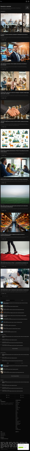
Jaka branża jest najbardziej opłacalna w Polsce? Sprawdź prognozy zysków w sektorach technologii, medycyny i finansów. (15, 303)
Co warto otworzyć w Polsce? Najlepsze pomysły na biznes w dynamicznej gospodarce (13, 235)
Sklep (8, 446)
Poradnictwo (10, 444)
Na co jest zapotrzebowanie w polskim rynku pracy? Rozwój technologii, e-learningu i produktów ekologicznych (14, 316)
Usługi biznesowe (4, 387)
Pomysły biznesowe (4, 344)
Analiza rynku (17, 404)
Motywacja (11, 446)
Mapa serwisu (2, 436)
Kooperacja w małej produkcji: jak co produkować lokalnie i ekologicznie (12, 328)
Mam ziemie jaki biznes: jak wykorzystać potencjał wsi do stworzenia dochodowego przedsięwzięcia (14, 206)
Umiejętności (2, 445)
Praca (16, 410)
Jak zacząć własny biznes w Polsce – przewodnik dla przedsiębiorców (14, 263)
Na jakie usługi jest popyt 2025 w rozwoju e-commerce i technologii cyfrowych (12, 322)
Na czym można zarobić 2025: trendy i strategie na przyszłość (10, 306)
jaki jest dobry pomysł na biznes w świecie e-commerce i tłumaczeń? (14, 179)
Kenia (8, 444)
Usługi (4, 321)
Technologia (17, 409)
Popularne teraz (8, 300)
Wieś (1, 204)
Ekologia (17, 419)
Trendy (3, 357)
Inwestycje (4, 371)
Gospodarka (2, 233)
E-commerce (17, 403)
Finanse (1, 149)
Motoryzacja (17, 422)
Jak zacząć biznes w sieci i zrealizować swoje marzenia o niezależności (15, 290)
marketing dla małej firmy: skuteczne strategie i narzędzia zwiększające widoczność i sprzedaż (15, 93)
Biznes (1, 33)
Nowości (22, 300)
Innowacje (11, 445)
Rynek (16, 426)
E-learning (17, 408)
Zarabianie (4, 305)
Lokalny (1, 446)
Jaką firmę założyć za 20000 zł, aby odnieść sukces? (9, 325)
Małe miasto (8, 445)
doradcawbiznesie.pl (3, 11)
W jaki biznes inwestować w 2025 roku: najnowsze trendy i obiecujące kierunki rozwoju (13, 309)
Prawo (14, 445)
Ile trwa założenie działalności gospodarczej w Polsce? (10, 331)
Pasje (14, 446)
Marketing (2, 62)
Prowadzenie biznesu (3, 120)
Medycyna (17, 412)
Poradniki (17, 401)
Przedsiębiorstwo (5, 446)
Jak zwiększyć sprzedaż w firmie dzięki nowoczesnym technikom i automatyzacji (14, 64)
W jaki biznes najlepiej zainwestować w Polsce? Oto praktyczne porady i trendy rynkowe (15, 151)
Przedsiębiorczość (4, 390)
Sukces (16, 427)
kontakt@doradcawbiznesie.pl (4, 438)
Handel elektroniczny (18, 423)
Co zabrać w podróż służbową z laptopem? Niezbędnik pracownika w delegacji (14, 35)
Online (16, 446)
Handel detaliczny (18, 402)
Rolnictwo (17, 405)
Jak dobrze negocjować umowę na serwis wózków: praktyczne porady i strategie (15, 122)
